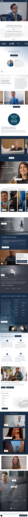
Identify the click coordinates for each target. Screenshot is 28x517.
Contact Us (14, 480)
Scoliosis (16, 304)
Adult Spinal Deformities (16, 309)
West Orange (4, 405)
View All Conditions (4, 321)
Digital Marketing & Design (15, 508)
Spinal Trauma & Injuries (23, 312)
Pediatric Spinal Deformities (17, 312)
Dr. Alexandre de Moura (14, 55)
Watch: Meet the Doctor (15, 57)
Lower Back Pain (8, 229)
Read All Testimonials (5, 247)
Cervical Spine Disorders (16, 315)
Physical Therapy (13, 229)
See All (3, 275)
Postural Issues (23, 315)
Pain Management (13, 288)
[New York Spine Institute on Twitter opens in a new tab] (23, 500)
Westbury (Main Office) (5, 395)
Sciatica (22, 307)
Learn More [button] (22, 260)
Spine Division (7, 288)
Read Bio (7, 104)
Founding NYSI (16, 71)
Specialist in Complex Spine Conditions (25, 71)
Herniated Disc (16, 302)
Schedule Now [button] (21, 262)
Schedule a (14, 476)
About (3, 492)
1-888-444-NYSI (15, 514)
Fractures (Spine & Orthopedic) (24, 310)
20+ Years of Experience (20, 71)
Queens (3, 402)
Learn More (3, 387)
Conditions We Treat (5, 495)
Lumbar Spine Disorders (23, 305)
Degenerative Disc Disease (17, 307)
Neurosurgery (19, 288)
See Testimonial (5, 263)
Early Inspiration (6, 71)
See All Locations (5, 408)
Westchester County (5, 398)
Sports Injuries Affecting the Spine (24, 302)
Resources (4, 496)
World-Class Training (11, 71)
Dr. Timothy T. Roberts (11, 130)
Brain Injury (18, 229)
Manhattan (3, 397)
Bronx (3, 401)
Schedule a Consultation (18, 179)
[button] (1, 515)
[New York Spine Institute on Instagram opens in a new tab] (20, 500)
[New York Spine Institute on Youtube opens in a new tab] (24, 500)
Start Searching (4, 223)
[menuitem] (20, 500)
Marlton (13, 496)
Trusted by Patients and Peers (2, 71)
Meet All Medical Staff (16, 106)
